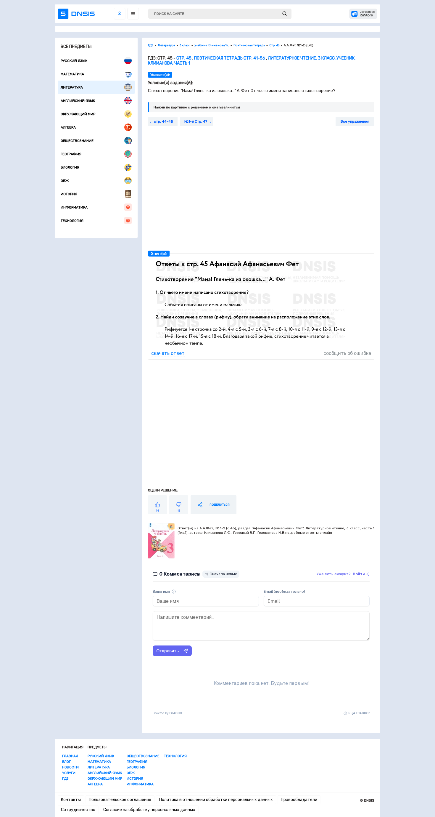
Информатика (74, 207)
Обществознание (77, 141)
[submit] (284, 14)
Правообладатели (299, 799)
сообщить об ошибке (347, 353)
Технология (72, 221)
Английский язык (78, 101)
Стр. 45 (183, 58)
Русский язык (74, 61)
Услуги (68, 773)
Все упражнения (355, 121)
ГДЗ (65, 778)
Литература (72, 87)
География (71, 154)
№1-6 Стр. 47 (195, 121)
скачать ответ (168, 353)
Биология (70, 167)
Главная (70, 756)
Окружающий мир (78, 114)
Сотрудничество (78, 809)
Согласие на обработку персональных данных (149, 809)
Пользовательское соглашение (120, 799)
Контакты (71, 799)
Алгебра (68, 127)
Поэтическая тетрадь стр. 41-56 (229, 58)
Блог (66, 762)
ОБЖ (65, 181)
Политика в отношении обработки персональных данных (216, 799)
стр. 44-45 (163, 121)
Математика (72, 74)
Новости (70, 767)
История (69, 194)
